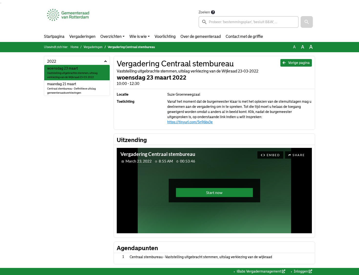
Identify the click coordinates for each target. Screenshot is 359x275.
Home (74, 47)
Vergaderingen (82, 36)
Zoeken (204, 12)
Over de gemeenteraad (200, 36)
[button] (307, 22)
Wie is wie (138, 36)
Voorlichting (165, 36)
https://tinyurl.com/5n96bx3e (190, 122)
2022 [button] (51, 61)
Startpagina (54, 36)
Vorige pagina (298, 63)
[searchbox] (249, 22)
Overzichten (111, 36)
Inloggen (301, 271)
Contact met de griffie (244, 36)
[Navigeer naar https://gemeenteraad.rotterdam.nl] (68, 18)
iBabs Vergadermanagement (259, 271)
